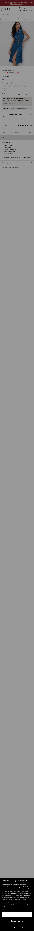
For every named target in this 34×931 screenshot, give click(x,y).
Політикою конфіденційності (15, 907)
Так (17, 915)
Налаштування (17, 921)
